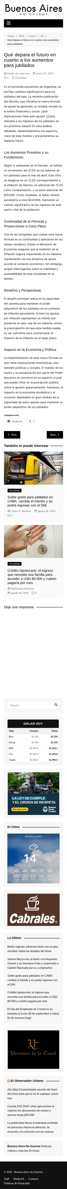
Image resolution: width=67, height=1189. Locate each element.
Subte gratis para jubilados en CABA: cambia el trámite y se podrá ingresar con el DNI (30, 501)
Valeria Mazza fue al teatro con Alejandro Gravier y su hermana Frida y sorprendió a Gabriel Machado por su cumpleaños (33, 963)
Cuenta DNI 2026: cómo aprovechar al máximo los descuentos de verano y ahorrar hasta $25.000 (30, 1110)
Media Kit (18, 1179)
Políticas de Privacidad (17, 1183)
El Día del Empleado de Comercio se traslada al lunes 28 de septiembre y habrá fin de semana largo (33, 1013)
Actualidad (20, 77)
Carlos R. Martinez (21, 511)
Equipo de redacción (18, 73)
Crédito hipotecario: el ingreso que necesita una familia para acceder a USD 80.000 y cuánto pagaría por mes (32, 997)
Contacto (33, 1179)
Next (52, 434)
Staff (6, 1179)
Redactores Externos (22, 588)
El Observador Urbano (27, 1080)
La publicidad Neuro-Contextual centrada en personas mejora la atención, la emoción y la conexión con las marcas (32, 1127)
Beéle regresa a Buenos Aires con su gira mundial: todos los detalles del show (32, 949)
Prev (14, 434)
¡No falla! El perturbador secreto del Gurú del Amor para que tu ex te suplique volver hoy (32, 1094)
